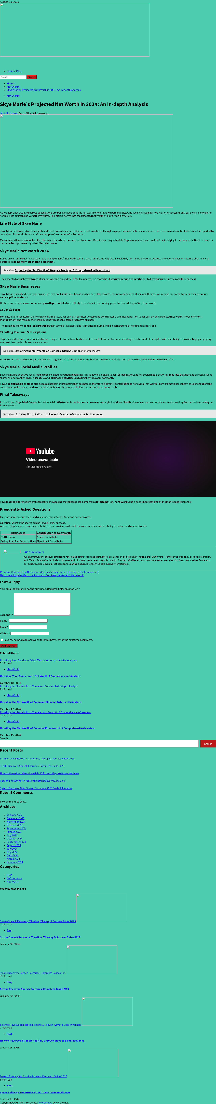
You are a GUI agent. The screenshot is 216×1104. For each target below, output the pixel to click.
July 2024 (12, 848)
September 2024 (16, 842)
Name (4, 620)
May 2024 (12, 852)
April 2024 (12, 855)
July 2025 (12, 835)
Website (5, 633)
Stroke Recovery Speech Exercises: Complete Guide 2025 (32, 766)
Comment (6, 614)
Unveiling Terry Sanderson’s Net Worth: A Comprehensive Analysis (38, 660)
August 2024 (14, 845)
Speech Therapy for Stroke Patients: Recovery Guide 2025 (32, 780)
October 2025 (14, 825)
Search (4, 738)
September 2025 (16, 828)
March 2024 (13, 858)
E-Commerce (14, 878)
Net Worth (13, 95)
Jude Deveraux (9, 112)
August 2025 (14, 831)
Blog (9, 874)
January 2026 (14, 815)
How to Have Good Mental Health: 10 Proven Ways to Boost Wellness (39, 773)
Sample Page (14, 71)
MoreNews (45, 1102)
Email (4, 626)
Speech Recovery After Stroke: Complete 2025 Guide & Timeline (36, 788)
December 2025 (15, 818)
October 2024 (14, 838)
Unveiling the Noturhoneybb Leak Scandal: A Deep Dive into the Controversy (49, 572)
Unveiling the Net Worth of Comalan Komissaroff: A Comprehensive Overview (45, 712)
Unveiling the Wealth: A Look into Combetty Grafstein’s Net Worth (42, 575)
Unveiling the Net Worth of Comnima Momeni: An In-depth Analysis (39, 686)
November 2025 (16, 821)
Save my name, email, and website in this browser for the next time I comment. (48, 639)
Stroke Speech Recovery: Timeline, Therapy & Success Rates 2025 (37, 758)
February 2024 (15, 862)
